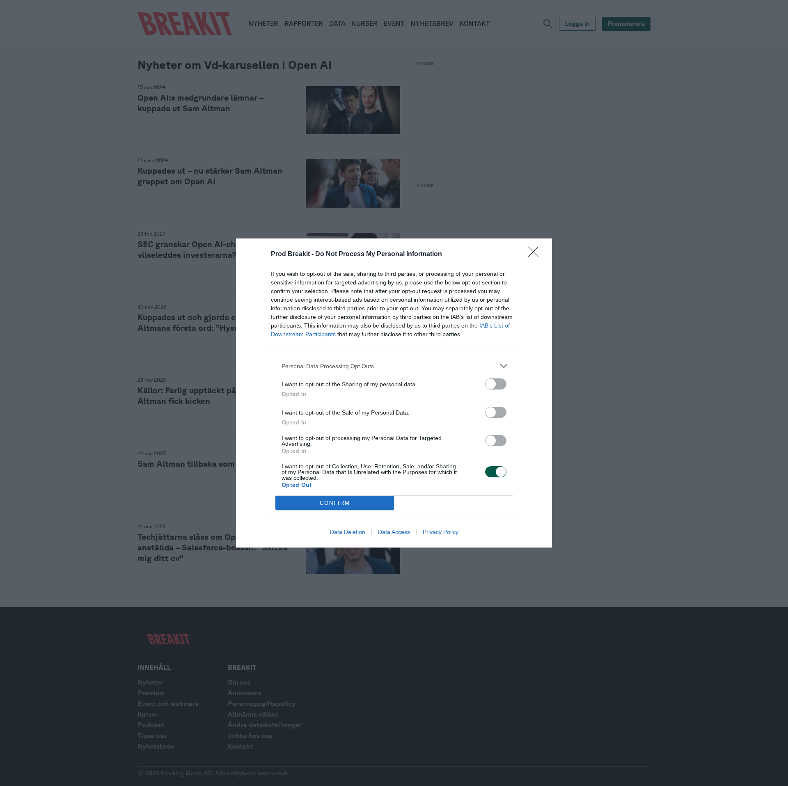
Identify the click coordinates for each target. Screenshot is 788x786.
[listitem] (394, 366)
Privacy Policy (440, 532)
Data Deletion (347, 532)
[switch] (495, 384)
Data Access (394, 532)
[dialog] (394, 393)
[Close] (536, 254)
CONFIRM (335, 503)
